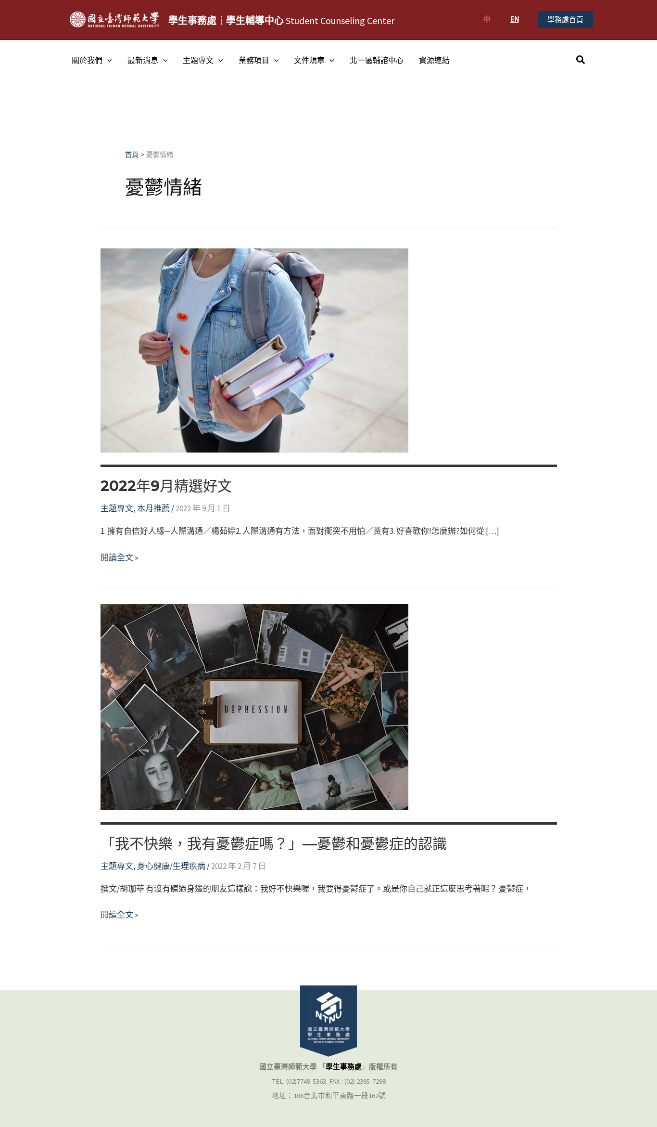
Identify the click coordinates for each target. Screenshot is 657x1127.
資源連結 (434, 60)
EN (514, 19)
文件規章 (309, 60)
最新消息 (142, 60)
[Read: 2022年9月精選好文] (254, 349)
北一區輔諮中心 (377, 60)
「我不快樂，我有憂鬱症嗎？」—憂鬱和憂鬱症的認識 (274, 844)
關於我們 (87, 60)
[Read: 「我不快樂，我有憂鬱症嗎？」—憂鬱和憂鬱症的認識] (254, 706)
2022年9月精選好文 (166, 486)
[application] (107, 60)
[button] (565, 19)
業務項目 (254, 60)
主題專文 (198, 60)
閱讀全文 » (119, 558)
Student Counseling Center (281, 20)
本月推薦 (153, 508)
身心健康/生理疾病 (171, 866)
